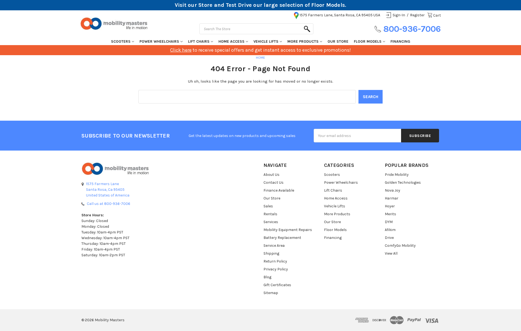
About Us (271, 174)
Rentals (270, 214)
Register (417, 15)
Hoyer (390, 206)
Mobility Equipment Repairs (287, 229)
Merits (390, 214)
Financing (400, 41)
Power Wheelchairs (159, 41)
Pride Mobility (397, 174)
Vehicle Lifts (265, 41)
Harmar (391, 198)
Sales (268, 206)
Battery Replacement (282, 237)
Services (270, 222)
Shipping (271, 253)
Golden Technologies (403, 182)
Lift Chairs (198, 41)
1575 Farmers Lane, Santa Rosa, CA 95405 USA (340, 15)
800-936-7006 (412, 29)
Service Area (274, 245)
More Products (303, 41)
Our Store (338, 41)
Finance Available (278, 190)
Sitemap (270, 293)
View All (391, 253)
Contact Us (273, 182)
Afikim (390, 229)
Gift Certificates (277, 285)
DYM (389, 222)
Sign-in (399, 15)
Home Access (231, 41)
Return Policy (275, 261)
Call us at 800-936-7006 (108, 203)
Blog (267, 277)
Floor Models (368, 41)
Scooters (121, 41)
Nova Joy (392, 190)
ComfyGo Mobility (400, 245)
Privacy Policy (275, 269)
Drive (389, 237)
